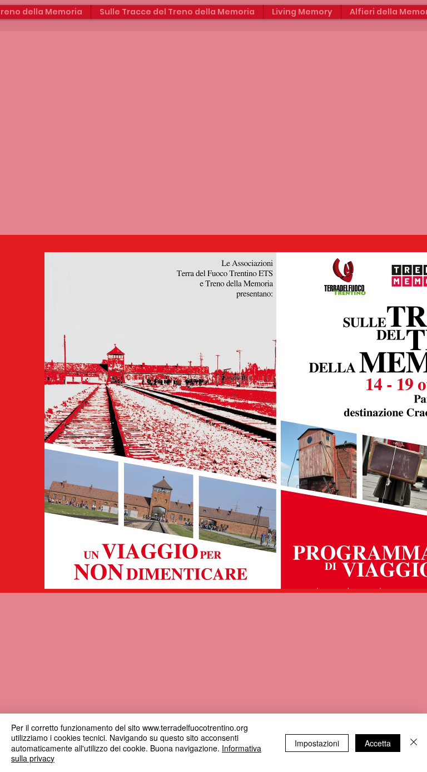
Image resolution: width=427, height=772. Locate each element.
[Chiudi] (413, 742)
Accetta (378, 743)
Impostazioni (317, 743)
